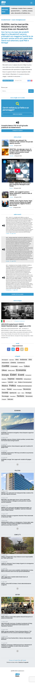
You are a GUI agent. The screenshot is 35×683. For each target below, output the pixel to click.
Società (5, 393)
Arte (30, 359)
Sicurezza (27, 389)
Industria (19, 379)
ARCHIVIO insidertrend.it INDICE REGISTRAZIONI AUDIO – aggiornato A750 (16, 325)
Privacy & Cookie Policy (15, 660)
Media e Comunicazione (25, 382)
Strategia (28, 393)
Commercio (21, 362)
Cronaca (21, 366)
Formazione (28, 375)
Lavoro (10, 382)
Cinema (13, 362)
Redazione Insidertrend (20, 321)
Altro (17, 359)
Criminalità (14, 366)
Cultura (26, 366)
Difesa (4, 370)
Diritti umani (11, 370)
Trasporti (4, 399)
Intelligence (4, 382)
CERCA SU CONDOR (17, 114)
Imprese (11, 379)
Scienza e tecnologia (17, 389)
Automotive (5, 362)
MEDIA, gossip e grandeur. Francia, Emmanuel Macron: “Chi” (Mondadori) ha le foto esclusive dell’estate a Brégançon (16, 632)
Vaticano (10, 399)
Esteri (13, 374)
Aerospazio (5, 359)
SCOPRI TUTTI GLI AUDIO (17, 294)
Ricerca (3, 389)
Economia (21, 370)
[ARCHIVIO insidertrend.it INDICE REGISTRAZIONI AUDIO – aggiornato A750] (17, 310)
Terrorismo (29, 396)
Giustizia (4, 379)
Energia (5, 375)
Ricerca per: (4, 87)
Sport (19, 392)
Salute (9, 389)
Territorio (20, 396)
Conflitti (5, 366)
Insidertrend (5, 20)
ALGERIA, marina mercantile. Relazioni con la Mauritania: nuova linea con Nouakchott (15, 26)
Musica (5, 386)
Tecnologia (5, 396)
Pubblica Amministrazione (24, 386)
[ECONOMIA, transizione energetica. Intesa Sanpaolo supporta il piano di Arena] (17, 421)
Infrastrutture (8, 80)
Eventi (21, 375)
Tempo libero (12, 396)
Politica (12, 385)
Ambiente (23, 359)
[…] (21, 76)
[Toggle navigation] (31, 2)
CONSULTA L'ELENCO (17, 130)
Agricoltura (11, 359)
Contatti (24, 660)
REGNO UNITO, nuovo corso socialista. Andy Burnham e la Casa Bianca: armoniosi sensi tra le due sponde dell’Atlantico (17, 571)
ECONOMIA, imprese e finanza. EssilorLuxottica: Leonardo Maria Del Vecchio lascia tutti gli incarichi (17, 440)
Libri (16, 382)
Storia (23, 392)
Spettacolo (13, 393)
